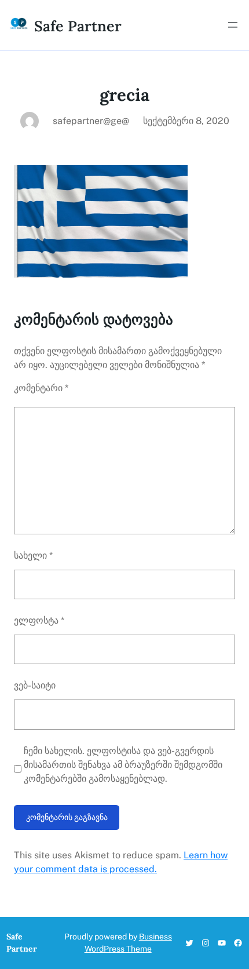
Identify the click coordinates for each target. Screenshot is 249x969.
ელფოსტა (39, 620)
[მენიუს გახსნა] (233, 25)
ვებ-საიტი (35, 685)
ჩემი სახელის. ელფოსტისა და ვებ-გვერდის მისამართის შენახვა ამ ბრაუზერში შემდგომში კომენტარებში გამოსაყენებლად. (123, 764)
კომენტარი (41, 388)
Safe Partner (78, 26)
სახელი (33, 555)
